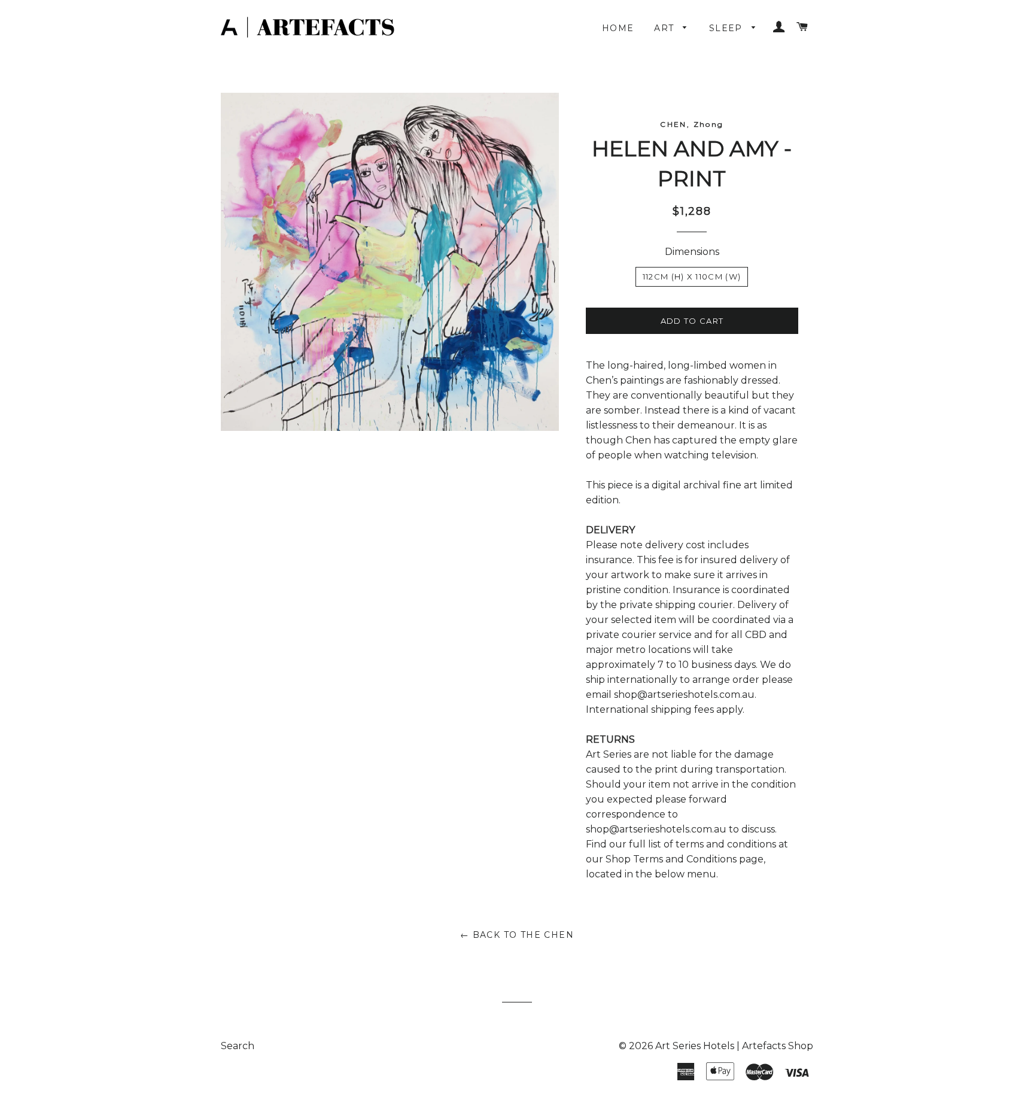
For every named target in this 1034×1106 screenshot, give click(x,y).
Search (237, 1046)
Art (665, 28)
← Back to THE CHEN (517, 934)
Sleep (727, 28)
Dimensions (692, 251)
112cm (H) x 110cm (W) (692, 276)
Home (618, 28)
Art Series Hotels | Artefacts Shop (734, 1046)
